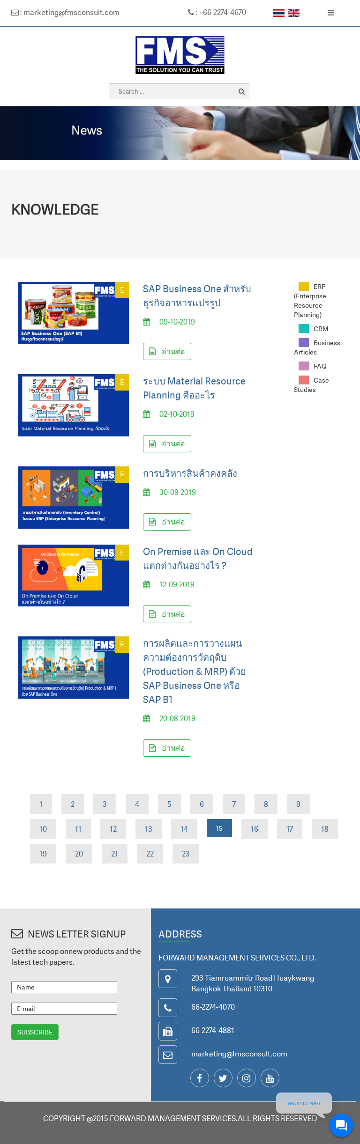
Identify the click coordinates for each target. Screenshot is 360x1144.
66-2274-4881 (212, 1030)
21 (114, 854)
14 (184, 829)
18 (325, 829)
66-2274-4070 (213, 1007)
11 (78, 829)
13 (148, 829)
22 (150, 854)
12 (113, 829)
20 (79, 854)
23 (186, 854)
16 (254, 829)
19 (43, 854)
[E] (73, 312)
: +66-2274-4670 (220, 12)
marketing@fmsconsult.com (239, 1053)
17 (289, 829)
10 (43, 829)
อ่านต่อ (172, 351)
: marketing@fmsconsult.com (69, 12)
